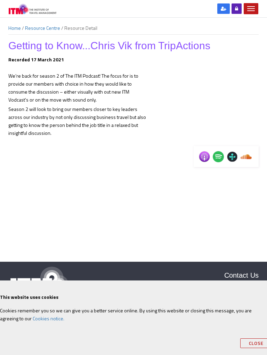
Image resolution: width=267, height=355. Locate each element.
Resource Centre (42, 28)
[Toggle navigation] (251, 9)
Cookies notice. (48, 318)
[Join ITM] (223, 8)
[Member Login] (237, 8)
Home (14, 28)
